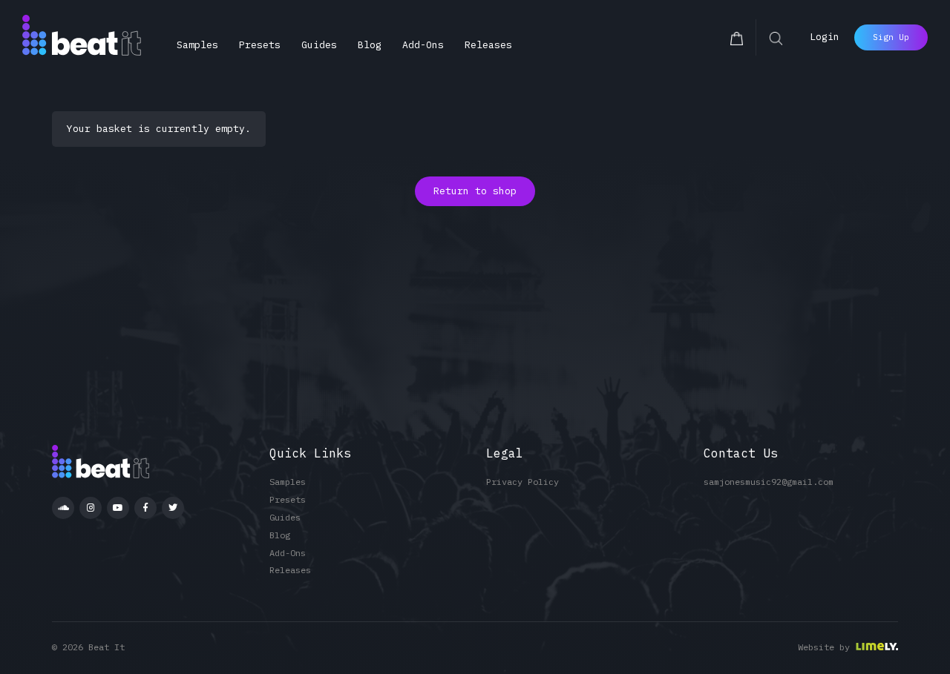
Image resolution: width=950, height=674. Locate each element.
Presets (260, 45)
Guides (319, 45)
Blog (369, 45)
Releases (488, 45)
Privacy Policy (522, 481)
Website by (824, 646)
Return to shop (475, 191)
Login (824, 36)
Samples (197, 45)
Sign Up (891, 37)
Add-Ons (423, 45)
